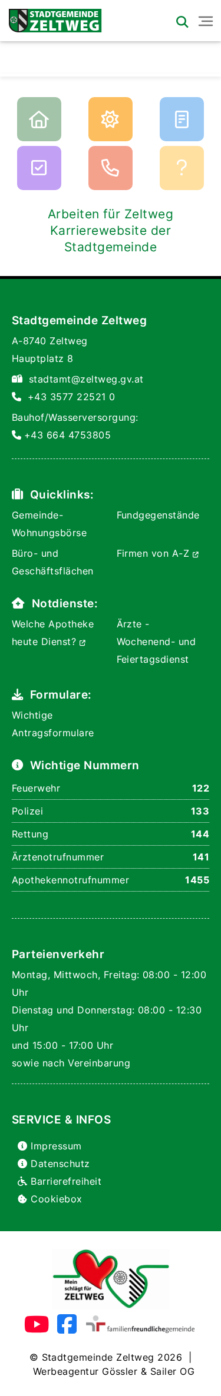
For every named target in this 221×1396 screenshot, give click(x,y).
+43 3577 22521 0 (72, 397)
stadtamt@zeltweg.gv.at (86, 379)
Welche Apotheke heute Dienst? (53, 632)
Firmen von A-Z (155, 553)
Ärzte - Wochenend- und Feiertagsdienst (156, 641)
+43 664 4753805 (67, 435)
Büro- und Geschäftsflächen (53, 562)
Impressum (56, 1146)
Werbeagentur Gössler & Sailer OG (113, 1371)
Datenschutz (60, 1163)
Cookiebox (56, 1199)
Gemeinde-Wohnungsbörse (49, 524)
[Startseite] (51, 18)
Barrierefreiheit (66, 1181)
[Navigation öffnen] (205, 21)
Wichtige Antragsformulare (53, 724)
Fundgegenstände (158, 515)
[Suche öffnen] (182, 22)
